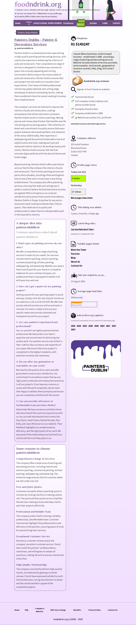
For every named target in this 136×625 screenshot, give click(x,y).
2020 (90, 325)
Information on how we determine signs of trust (88, 124)
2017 (108, 325)
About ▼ (28, 23)
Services (75, 253)
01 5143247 (80, 44)
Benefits (77, 610)
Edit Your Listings (58, 610)
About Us (75, 261)
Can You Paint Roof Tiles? (82, 229)
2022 (85, 325)
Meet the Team (78, 249)
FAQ (26, 610)
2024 (73, 325)
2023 (79, 325)
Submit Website (81, 23)
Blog (73, 257)
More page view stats (82, 198)
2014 (73, 329)
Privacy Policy (95, 610)
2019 (102, 325)
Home (17, 610)
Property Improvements (28, 32)
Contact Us (76, 265)
